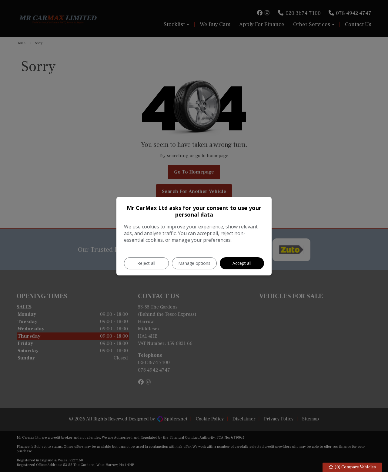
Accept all (241, 263)
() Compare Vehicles (355, 467)
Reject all (146, 263)
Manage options (194, 263)
